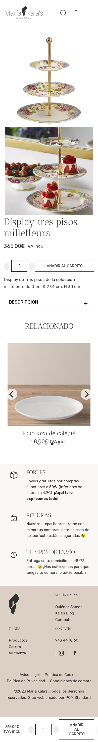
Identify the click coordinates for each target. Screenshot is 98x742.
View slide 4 (59, 444)
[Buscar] (63, 12)
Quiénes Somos (68, 607)
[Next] (86, 394)
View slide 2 (45, 444)
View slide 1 (39, 444)
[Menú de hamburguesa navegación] (88, 12)
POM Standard (78, 697)
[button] (7, 266)
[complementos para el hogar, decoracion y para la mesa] (31, 12)
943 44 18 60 (66, 640)
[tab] (49, 302)
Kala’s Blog (64, 613)
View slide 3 (52, 444)
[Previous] (11, 394)
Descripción (23, 302)
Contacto (63, 619)
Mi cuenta (17, 653)
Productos (18, 640)
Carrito (15, 647)
